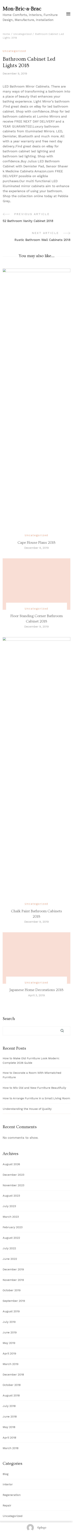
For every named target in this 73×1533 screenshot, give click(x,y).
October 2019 (12, 1290)
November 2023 (13, 1185)
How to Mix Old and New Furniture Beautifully (34, 1087)
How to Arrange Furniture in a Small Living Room (36, 1098)
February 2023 (13, 1227)
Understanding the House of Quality (27, 1109)
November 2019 (13, 1280)
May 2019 (9, 1343)
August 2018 (11, 1395)
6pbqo (41, 1527)
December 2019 (13, 1269)
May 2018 (9, 1427)
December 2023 (13, 1174)
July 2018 (9, 1406)
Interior (8, 1484)
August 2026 (11, 1164)
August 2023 (11, 1195)
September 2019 (14, 1300)
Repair (7, 1505)
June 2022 (10, 1259)
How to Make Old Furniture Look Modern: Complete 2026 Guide (31, 1060)
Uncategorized (14, 50)
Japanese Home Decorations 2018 (36, 990)
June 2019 (10, 1332)
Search (9, 1019)
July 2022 (9, 1248)
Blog (6, 1474)
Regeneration (12, 1495)
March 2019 (10, 1364)
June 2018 (10, 1416)
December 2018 (13, 1374)
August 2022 (11, 1237)
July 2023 (9, 1206)
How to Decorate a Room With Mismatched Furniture (32, 1075)
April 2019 (9, 1353)
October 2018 (12, 1385)
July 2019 (9, 1322)
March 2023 (11, 1216)
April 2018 (9, 1437)
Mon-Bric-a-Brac (22, 9)
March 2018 (10, 1448)
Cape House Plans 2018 (36, 543)
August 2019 (11, 1311)
